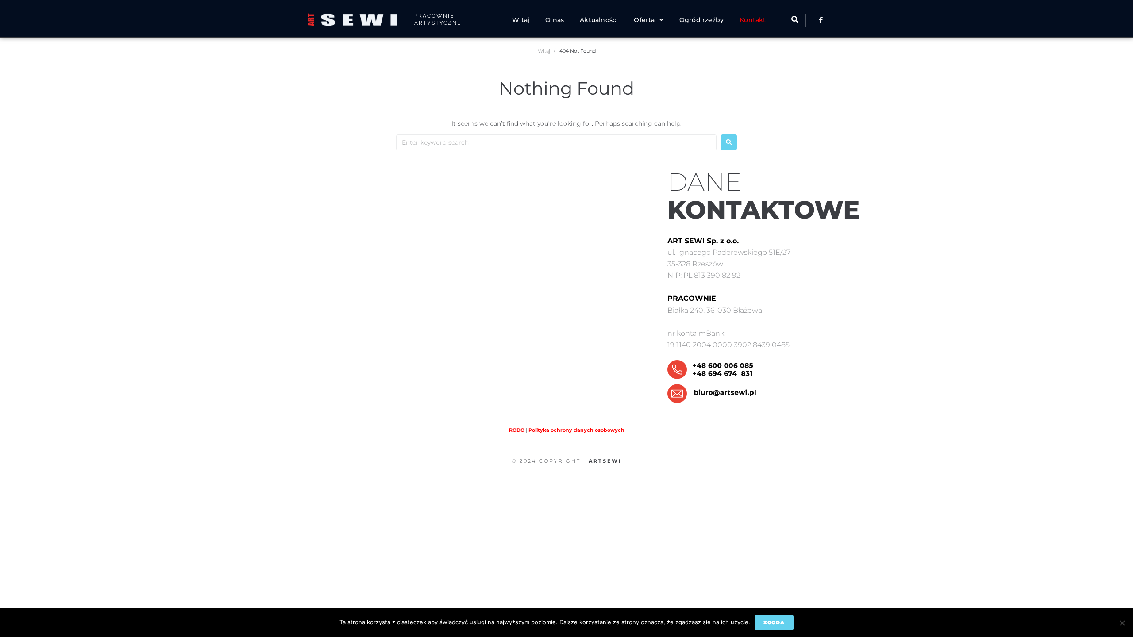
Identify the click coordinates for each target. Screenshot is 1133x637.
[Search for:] (556, 142)
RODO (516, 430)
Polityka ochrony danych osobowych (576, 430)
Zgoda (774, 622)
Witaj (544, 51)
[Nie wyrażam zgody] (1122, 622)
